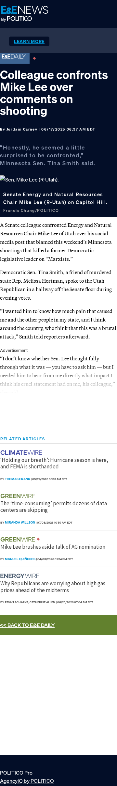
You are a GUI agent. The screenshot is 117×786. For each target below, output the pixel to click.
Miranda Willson (20, 522)
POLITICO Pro (16, 772)
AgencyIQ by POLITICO (27, 780)
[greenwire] (18, 496)
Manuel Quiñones (20, 559)
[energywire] (20, 576)
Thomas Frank (17, 479)
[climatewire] (22, 452)
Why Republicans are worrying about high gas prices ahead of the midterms (52, 586)
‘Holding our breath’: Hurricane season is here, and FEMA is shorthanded (54, 463)
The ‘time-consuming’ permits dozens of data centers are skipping (53, 506)
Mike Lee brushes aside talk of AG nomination (52, 546)
